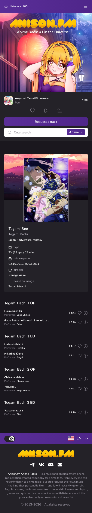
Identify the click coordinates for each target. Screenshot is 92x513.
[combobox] (77, 438)
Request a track (46, 122)
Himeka (21, 348)
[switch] (9, 439)
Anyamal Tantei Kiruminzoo (32, 98)
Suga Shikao (23, 315)
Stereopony (23, 381)
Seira (19, 324)
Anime (74, 132)
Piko (19, 414)
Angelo (20, 357)
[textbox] (77, 438)
